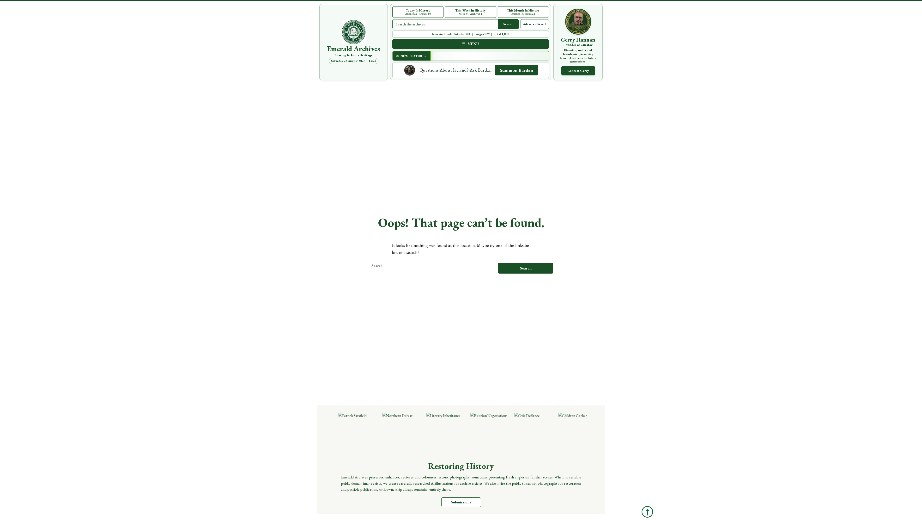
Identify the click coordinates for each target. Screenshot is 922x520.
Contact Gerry (578, 70)
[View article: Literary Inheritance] (433, 434)
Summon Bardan (516, 70)
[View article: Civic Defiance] (521, 434)
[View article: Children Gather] (565, 434)
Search (508, 24)
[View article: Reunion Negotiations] (477, 434)
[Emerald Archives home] (354, 32)
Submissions (461, 502)
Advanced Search (534, 24)
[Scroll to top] (647, 512)
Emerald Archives (353, 48)
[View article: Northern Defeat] (390, 434)
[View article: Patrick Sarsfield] (346, 434)
